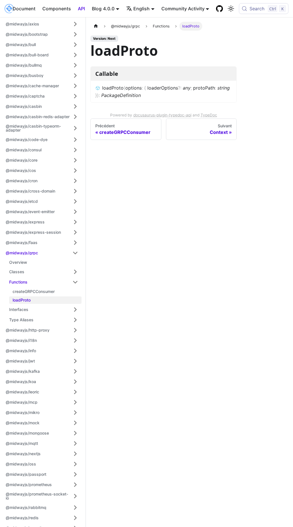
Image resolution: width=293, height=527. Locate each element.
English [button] (141, 8)
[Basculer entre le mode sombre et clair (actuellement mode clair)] (230, 8)
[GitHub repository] (219, 8)
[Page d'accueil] (95, 26)
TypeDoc (209, 115)
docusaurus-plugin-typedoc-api (162, 115)
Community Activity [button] (183, 8)
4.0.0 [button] (108, 8)
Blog (97, 8)
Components (56, 8)
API (81, 8)
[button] (42, 24)
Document (24, 8)
